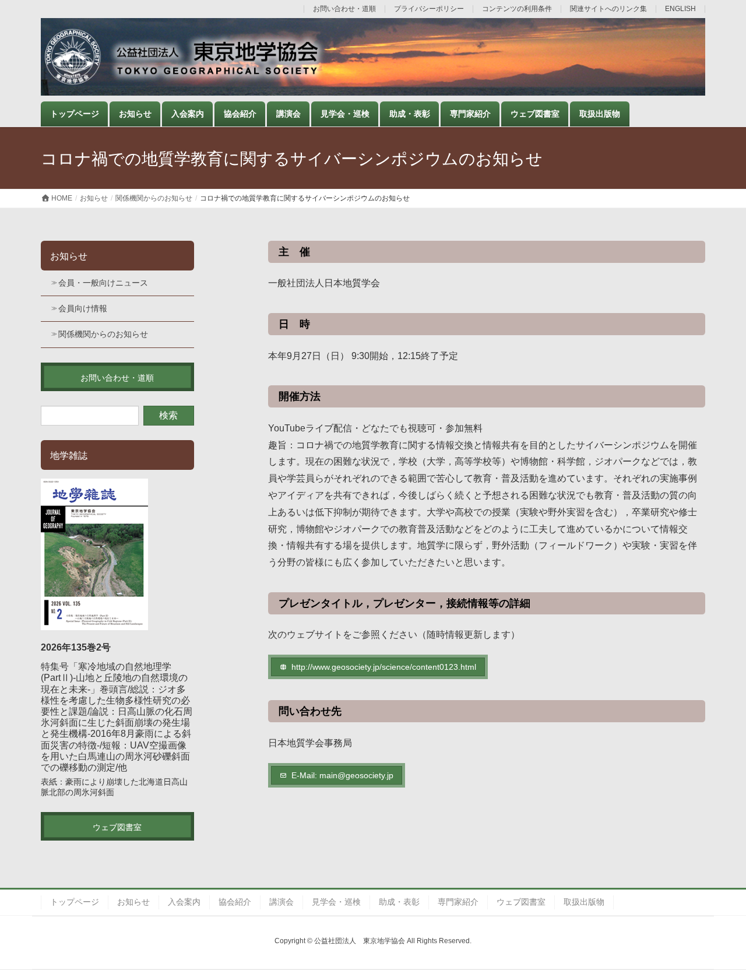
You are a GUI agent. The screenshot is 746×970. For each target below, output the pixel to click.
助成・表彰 (399, 901)
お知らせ (68, 256)
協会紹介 (235, 901)
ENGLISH (680, 9)
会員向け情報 (82, 308)
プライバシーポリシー (429, 9)
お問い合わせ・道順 (344, 9)
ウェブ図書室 (521, 901)
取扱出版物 (584, 901)
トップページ (74, 901)
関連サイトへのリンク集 (608, 9)
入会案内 (184, 901)
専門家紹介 (458, 901)
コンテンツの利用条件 (517, 9)
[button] (378, 667)
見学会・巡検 (336, 901)
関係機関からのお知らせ (103, 334)
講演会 (281, 901)
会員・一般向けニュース (103, 282)
